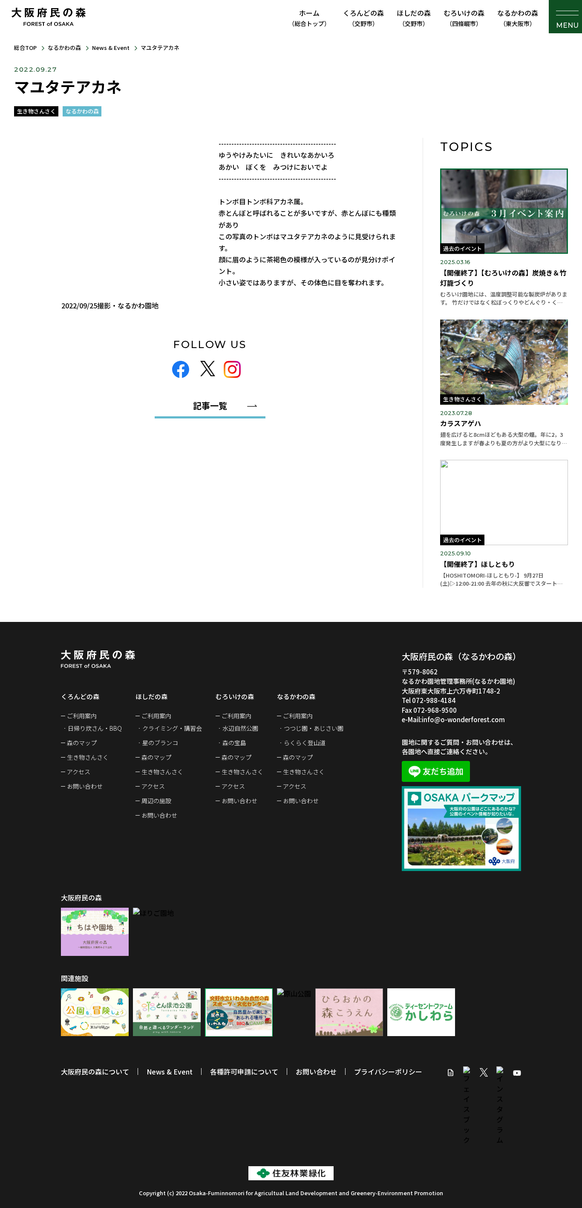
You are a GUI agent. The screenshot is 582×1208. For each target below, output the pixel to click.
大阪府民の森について (95, 1071)
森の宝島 (234, 742)
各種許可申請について (244, 1071)
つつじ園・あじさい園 (313, 728)
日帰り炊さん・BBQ (95, 728)
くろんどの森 (363, 18)
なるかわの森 (517, 18)
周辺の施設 (156, 800)
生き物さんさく (88, 757)
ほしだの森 (414, 18)
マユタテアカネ (160, 48)
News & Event (111, 48)
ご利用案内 (82, 715)
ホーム (309, 18)
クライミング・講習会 (172, 728)
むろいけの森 (464, 18)
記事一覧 (210, 405)
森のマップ (82, 742)
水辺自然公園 (240, 728)
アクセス (78, 771)
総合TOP (25, 48)
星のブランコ (160, 742)
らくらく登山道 (305, 742)
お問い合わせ (85, 786)
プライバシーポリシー (388, 1071)
